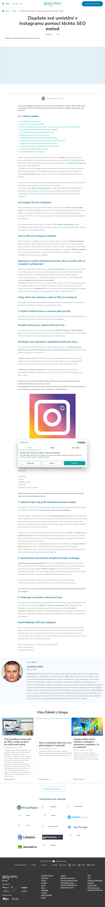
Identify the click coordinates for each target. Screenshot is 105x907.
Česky (10, 877)
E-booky (44, 893)
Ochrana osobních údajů (69, 880)
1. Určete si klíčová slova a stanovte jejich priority (36, 132)
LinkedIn (33, 865)
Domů (7, 11)
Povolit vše (75, 463)
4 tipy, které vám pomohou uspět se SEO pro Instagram (38, 130)
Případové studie (47, 876)
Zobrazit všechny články (51, 789)
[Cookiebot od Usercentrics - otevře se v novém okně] (78, 443)
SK (21, 4)
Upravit (52, 463)
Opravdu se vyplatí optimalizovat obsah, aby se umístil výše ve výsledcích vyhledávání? (49, 127)
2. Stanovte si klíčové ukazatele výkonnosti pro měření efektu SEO (42, 141)
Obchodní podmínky (68, 878)
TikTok (83, 865)
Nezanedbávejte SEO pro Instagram (31, 152)
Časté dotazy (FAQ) (67, 887)
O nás (43, 885)
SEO (58, 34)
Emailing (91, 883)
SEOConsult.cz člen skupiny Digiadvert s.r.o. (69, 884)
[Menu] (6, 4)
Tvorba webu (92, 885)
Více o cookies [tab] (75, 447)
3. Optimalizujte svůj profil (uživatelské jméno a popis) (38, 143)
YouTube (92, 865)
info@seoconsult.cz (61, 861)
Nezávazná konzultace (92, 4)
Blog (14, 11)
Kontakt (44, 883)
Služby (43, 880)
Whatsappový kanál (20, 865)
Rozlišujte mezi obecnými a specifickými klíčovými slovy (38, 138)
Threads (73, 865)
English (4, 881)
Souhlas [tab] (29, 447)
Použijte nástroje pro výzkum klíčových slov (34, 135)
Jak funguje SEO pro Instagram (30, 121)
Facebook (44, 865)
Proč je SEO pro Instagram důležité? (31, 124)
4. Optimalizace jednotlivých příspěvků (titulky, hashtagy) (39, 146)
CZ (13, 4)
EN (17, 4)
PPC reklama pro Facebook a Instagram (95, 889)
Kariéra (63, 876)
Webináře (44, 890)
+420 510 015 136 (45, 861)
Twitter (64, 865)
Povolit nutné (30, 463)
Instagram (49, 34)
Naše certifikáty (46, 895)
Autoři (43, 898)
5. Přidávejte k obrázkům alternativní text (33, 149)
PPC (89, 878)
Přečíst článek (9, 779)
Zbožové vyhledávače (95, 880)
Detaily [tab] (52, 447)
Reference (44, 878)
